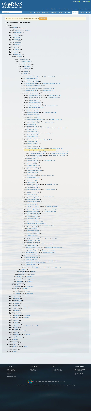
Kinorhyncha (17, 303)
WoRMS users (10, 374)
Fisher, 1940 (33, 197)
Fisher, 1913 (33, 122)
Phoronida (16, 320)
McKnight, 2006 (33, 121)
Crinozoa (19, 283)
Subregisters (54, 8)
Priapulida (16, 329)
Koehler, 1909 (33, 177)
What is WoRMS (10, 369)
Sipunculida (16, 334)
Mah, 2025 (33, 110)
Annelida (16, 34)
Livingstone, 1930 (36, 223)
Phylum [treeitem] (17, 32)
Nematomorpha (17, 312)
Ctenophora (16, 49)
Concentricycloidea (26, 61)
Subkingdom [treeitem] (18, 28)
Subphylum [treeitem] (18, 56)
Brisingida (33, 271)
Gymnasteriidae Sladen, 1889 (32, 247)
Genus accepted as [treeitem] (40, 112)
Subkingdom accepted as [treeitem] (20, 30)
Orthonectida (17, 319)
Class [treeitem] (19, 58)
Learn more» (62, 381)
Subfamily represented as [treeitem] (42, 95)
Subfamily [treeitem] (33, 98)
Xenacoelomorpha (18, 337)
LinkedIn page (80, 373)
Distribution (45, 12)
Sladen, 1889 (33, 138)
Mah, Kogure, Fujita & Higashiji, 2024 (39, 139)
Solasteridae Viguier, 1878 (31, 266)
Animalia (15, 27)
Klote (16, 288)
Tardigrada (16, 336)
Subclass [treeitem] (23, 59)
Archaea (15, 339)
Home (43, 8)
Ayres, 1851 (33, 238)
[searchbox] (10, 12)
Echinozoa (19, 284)
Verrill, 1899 (33, 112)
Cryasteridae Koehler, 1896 (32, 88)
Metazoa (18, 30)
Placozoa (16, 322)
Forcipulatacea (27, 64)
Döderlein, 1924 (33, 165)
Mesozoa (16, 307)
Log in (88, 12)
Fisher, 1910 (33, 233)
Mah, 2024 (31, 109)
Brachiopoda (17, 39)
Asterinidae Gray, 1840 (49, 76)
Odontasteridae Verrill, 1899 (51, 92)
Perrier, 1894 (49, 196)
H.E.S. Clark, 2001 (34, 179)
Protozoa (15, 349)
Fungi (14, 344)
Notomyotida (26, 69)
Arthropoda (16, 35)
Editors (61, 12)
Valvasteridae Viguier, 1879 (32, 267)
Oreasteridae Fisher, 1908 (31, 259)
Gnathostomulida (18, 300)
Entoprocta (16, 296)
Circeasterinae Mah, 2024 (34, 98)
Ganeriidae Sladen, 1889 (49, 88)
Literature (37, 12)
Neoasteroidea (25, 63)
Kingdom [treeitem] (15, 27)
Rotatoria (16, 330)
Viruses (14, 351)
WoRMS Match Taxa (56, 369)
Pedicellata (17, 293)
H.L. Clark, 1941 (33, 242)
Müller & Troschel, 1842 (35, 119)
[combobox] (10, 12)
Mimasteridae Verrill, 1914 (31, 252)
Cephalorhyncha (17, 42)
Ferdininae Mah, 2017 (34, 100)
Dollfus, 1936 (33, 237)
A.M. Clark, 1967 (33, 133)
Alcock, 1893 (37, 153)
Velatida (23, 269)
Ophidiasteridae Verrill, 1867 (48, 250)
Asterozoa (19, 56)
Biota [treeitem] (10, 25)
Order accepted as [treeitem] (25, 271)
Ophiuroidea (19, 278)
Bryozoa (16, 40)
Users (60, 8)
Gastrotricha (16, 298)
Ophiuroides (19, 279)
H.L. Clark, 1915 (32, 232)
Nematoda (16, 310)
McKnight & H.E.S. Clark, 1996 (36, 156)
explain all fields (43, 18)
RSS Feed (79, 372)
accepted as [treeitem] (40, 150)
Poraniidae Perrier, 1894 (31, 264)
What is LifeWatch (11, 370)
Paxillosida (25, 71)
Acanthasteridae (29, 75)
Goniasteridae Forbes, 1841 (32, 93)
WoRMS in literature (11, 376)
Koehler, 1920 (33, 208)
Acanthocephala (17, 32)
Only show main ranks (25, 22)
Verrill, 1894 (31, 175)
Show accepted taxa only (12, 22)
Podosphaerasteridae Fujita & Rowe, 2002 (35, 262)
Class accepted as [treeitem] (23, 276)
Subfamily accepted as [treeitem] (42, 97)
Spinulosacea (27, 66)
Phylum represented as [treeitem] (20, 315)
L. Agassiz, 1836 (56, 119)
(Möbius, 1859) (38, 151)
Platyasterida (21, 274)
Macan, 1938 (33, 189)
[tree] (45, 188)
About (47, 8)
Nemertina (16, 315)
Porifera (15, 327)
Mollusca (16, 308)
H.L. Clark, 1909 (34, 170)
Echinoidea (25, 288)
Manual (82, 12)
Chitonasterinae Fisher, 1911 (35, 97)
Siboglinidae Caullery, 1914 (32, 325)
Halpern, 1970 (33, 116)
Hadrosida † (21, 272)
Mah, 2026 (32, 136)
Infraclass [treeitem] (24, 61)
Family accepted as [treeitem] (38, 76)
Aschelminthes (17, 37)
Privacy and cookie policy (70, 385)
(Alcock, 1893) (59, 153)
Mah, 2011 (32, 158)
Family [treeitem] (28, 75)
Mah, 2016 (33, 126)
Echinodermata (17, 54)
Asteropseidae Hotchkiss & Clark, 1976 (51, 83)
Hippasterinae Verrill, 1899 (35, 102)
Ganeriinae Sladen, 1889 (48, 90)
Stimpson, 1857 (48, 175)
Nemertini (16, 317)
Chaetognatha (17, 44)
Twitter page (79, 370)
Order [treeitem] (25, 69)
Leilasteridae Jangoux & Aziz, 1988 (33, 249)
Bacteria (15, 341)
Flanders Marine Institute (40, 385)
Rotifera (26, 330)
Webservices (55, 372)
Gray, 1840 (49, 122)
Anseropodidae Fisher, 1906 (32, 76)
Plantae (14, 348)
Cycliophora (16, 51)
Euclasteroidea (21, 271)
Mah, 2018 (31, 174)
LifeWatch (81, 8)
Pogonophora (17, 325)
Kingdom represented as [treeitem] (18, 346)
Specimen (54, 12)
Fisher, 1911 (32, 124)
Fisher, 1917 (33, 167)
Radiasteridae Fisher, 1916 (49, 252)
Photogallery (66, 8)
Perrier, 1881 (50, 112)
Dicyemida (16, 52)
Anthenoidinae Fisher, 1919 (35, 95)
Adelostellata (18, 286)
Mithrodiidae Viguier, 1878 (31, 254)
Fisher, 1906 (33, 117)
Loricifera (16, 305)
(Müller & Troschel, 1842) (58, 155)
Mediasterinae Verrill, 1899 (35, 104)
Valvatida (25, 73)
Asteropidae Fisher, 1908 (31, 83)
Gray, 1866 (32, 150)
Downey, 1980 (32, 162)
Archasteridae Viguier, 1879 (32, 78)
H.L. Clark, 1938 (33, 240)
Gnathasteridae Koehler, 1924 (32, 92)
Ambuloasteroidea (24, 59)
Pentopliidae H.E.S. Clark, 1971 (33, 261)
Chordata (16, 46)
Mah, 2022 (33, 203)
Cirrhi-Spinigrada (19, 290)
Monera (14, 346)
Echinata (17, 291)
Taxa (31, 12)
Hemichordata (17, 301)
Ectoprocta (16, 295)
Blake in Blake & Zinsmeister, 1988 (38, 127)
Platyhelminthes (17, 324)
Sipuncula (27, 334)
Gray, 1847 (32, 131)
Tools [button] (75, 12)
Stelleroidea (19, 281)
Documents (74, 8)
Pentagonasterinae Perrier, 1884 (36, 107)
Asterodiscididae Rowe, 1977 (32, 81)
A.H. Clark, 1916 (33, 191)
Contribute (87, 8)
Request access (33, 372)
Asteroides (18, 276)
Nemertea (16, 313)
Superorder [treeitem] (26, 64)
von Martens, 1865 (49, 150)
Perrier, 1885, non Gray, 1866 (36, 148)
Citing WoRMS (33, 369)
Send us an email (81, 369)
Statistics (68, 12)
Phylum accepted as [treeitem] (19, 295)
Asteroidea (18, 58)
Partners (9, 373)
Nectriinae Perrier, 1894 (34, 105)
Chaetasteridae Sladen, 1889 (32, 87)
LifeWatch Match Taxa (57, 370)
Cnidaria (16, 47)
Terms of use (33, 370)
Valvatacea (26, 68)
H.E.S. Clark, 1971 (33, 206)
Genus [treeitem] (31, 109)
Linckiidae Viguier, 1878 (31, 250)
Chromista (15, 342)
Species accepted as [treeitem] (47, 151)
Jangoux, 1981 (35, 221)
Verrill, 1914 (32, 243)
